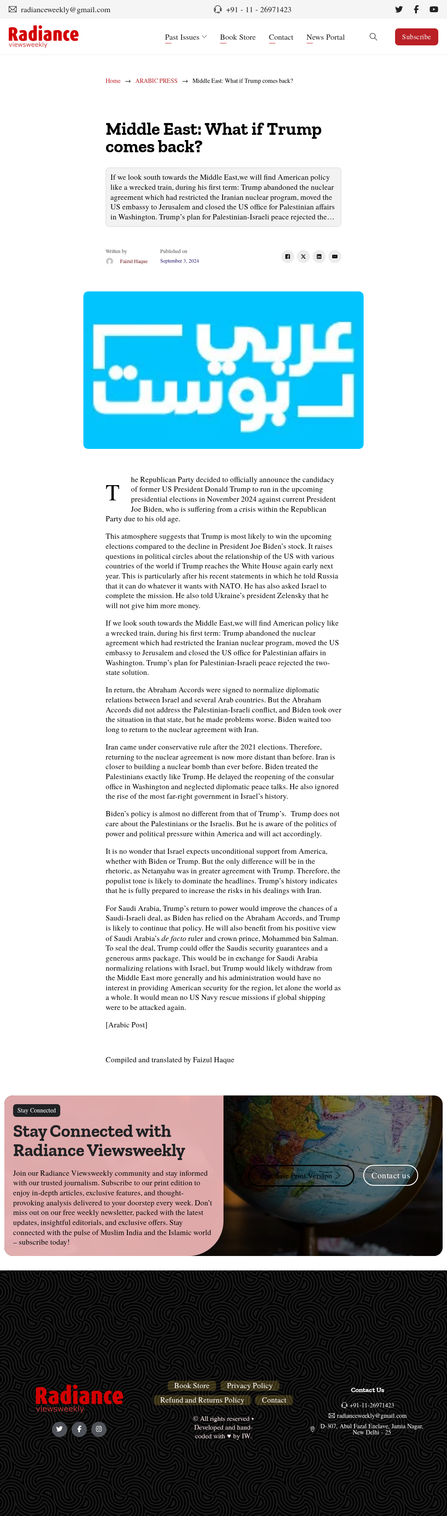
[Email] (334, 256)
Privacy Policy (250, 1385)
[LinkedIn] (319, 256)
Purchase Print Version (296, 1175)
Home (113, 81)
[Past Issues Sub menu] (204, 36)
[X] (303, 256)
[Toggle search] (373, 36)
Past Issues (182, 36)
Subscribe (416, 36)
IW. (247, 1435)
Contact (281, 36)
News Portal (325, 36)
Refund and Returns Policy (202, 1400)
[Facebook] (287, 256)
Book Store (238, 36)
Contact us (390, 1175)
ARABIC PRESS (156, 81)
